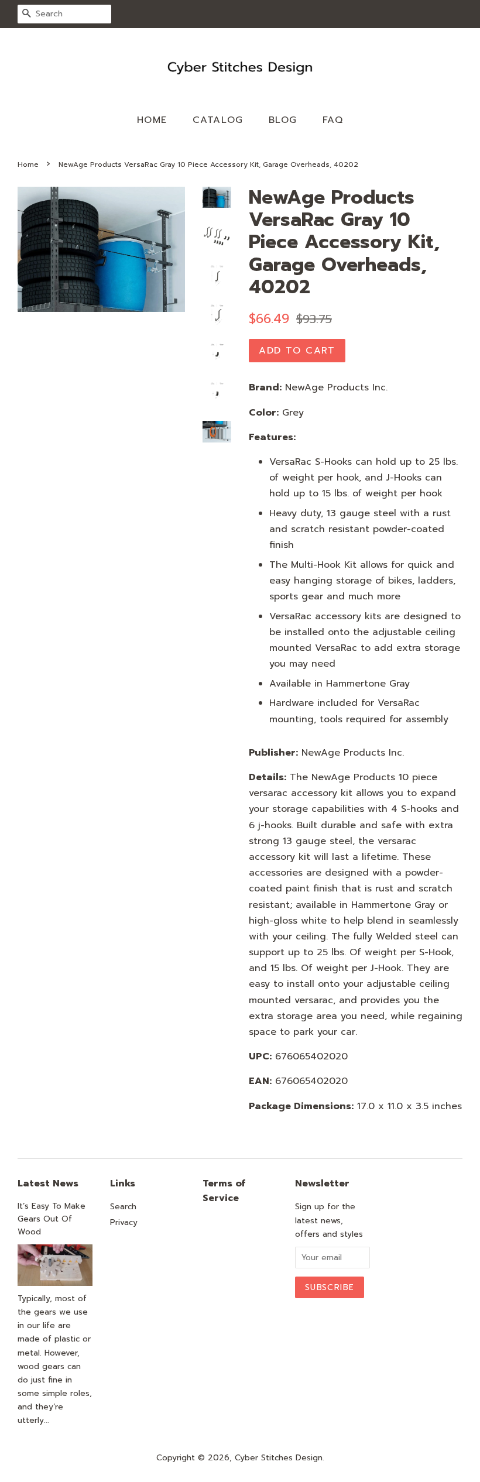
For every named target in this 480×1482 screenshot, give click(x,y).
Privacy (124, 1222)
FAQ (333, 120)
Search (123, 1206)
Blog (283, 120)
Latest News (48, 1183)
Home (152, 120)
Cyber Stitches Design (279, 1458)
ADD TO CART (297, 351)
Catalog (218, 120)
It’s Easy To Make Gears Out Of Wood (51, 1219)
